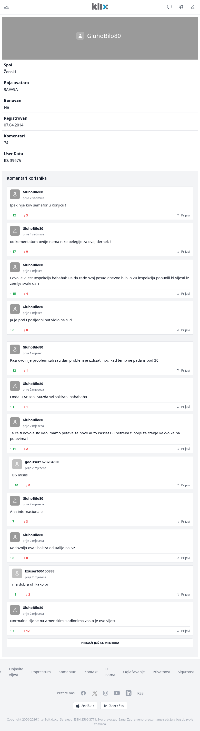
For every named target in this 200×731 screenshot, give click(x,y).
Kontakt (91, 671)
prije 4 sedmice (33, 234)
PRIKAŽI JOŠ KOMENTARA (100, 643)
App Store (87, 705)
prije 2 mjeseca (33, 389)
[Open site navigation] (6, 6)
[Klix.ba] (100, 6)
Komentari (68, 671)
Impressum (41, 671)
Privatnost (161, 671)
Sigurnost (186, 671)
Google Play (116, 705)
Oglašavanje (134, 671)
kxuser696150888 (39, 571)
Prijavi (185, 215)
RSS (140, 693)
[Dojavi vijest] (181, 6)
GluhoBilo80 (33, 192)
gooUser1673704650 (42, 462)
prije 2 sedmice (33, 198)
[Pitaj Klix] (169, 6)
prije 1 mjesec (32, 270)
